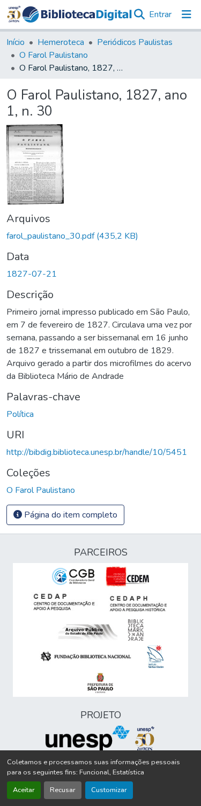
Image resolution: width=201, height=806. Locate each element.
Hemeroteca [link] (61, 42)
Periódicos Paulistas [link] (135, 42)
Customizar (109, 790)
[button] (76, 14)
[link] (100, 236)
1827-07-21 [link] (31, 274)
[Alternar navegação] (186, 14)
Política (20, 414)
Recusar (63, 790)
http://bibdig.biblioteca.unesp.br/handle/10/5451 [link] (96, 452)
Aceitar (24, 790)
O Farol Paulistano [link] (53, 55)
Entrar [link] (160, 14)
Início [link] (15, 42)
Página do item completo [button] (69, 515)
